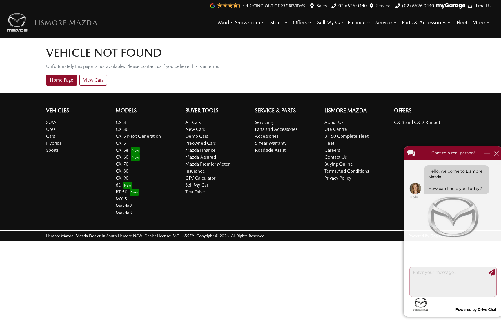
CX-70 (122, 164)
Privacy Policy (337, 178)
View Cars (93, 80)
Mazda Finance (200, 150)
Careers (332, 150)
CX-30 (122, 129)
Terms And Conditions (346, 171)
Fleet (462, 22)
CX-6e (122, 150)
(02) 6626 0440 (418, 5)
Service (383, 5)
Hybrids (53, 143)
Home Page (61, 80)
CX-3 (121, 122)
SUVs (51, 122)
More (478, 22)
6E (118, 185)
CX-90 (122, 178)
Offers (300, 22)
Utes (50, 129)
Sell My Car (330, 22)
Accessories (266, 136)
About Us (333, 122)
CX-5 (121, 143)
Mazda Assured (200, 157)
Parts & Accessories (424, 22)
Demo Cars (196, 136)
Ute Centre (335, 129)
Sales (322, 5)
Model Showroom (239, 22)
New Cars (195, 129)
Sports (52, 150)
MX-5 (121, 199)
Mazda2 (124, 206)
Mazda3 (124, 213)
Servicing (264, 122)
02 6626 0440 (352, 5)
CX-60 (122, 157)
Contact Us (335, 157)
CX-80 (122, 171)
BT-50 (121, 192)
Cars (50, 136)
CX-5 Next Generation (138, 136)
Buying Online (338, 164)
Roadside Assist (270, 150)
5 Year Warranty (270, 143)
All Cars (193, 122)
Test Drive (195, 192)
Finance (357, 22)
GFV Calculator (200, 178)
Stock (276, 22)
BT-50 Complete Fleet (346, 136)
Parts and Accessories (276, 129)
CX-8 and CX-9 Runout (417, 122)
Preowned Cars (200, 143)
